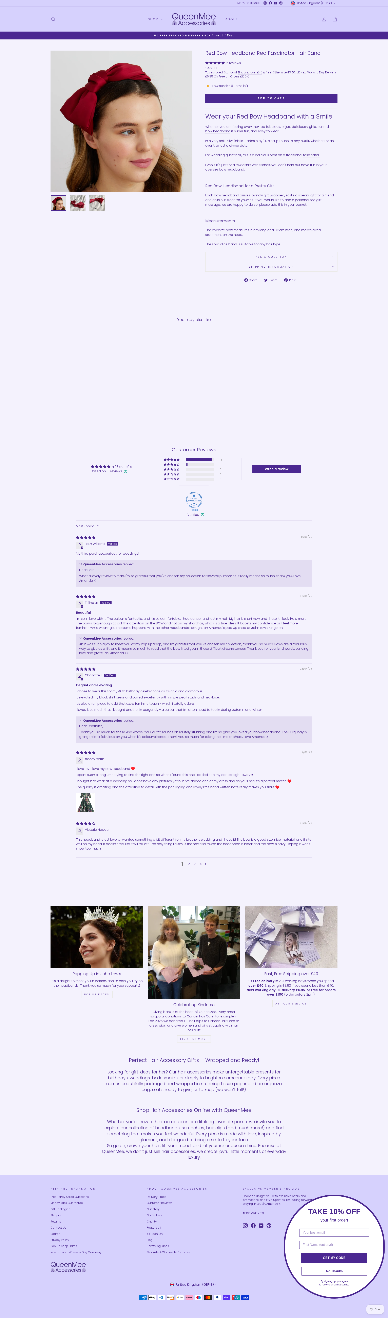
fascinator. (311, 155)
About (232, 19)
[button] (215, 63)
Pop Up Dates (97, 994)
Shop (154, 19)
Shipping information (271, 266)
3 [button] (195, 864)
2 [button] (189, 864)
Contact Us (58, 1228)
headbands (167, 1128)
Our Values (154, 1215)
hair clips (215, 1128)
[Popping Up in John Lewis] (97, 937)
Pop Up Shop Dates (64, 1246)
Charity (152, 1222)
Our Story (153, 1209)
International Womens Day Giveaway (76, 1252)
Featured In (154, 1228)
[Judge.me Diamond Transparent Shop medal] (194, 500)
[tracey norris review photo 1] (85, 802)
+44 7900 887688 (248, 3)
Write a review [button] (277, 469)
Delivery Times (156, 1197)
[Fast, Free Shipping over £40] (291, 937)
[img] (85, 537)
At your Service (291, 1003)
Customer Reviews (159, 1203)
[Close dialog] (383, 1198)
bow (222, 169)
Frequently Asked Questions (70, 1197)
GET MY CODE (334, 1258)
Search (55, 1234)
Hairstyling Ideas (158, 1246)
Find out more (194, 1039)
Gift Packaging (60, 1209)
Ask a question (271, 257)
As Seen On (155, 1234)
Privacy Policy (60, 1240)
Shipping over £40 (250, 72)
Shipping (56, 1215)
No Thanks (334, 1271)
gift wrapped (274, 195)
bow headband (217, 131)
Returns (56, 1222)
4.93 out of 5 (122, 466)
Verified (193, 515)
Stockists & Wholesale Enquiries (168, 1252)
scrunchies (193, 1128)
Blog (150, 1240)
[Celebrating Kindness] (194, 952)
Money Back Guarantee (67, 1203)
